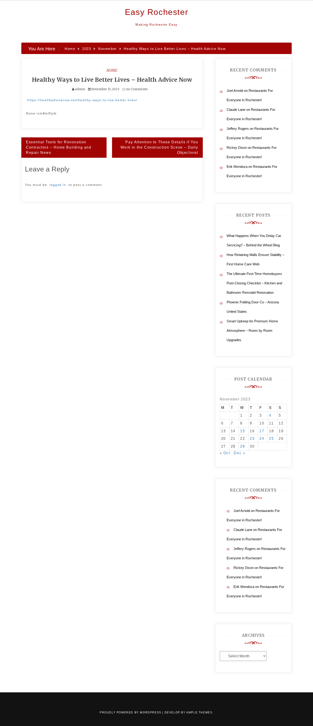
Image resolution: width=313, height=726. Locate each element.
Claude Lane (236, 109)
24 (261, 438)
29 (242, 446)
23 (252, 438)
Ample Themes (199, 712)
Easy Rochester (156, 12)
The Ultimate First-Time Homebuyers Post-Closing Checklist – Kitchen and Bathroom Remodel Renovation (254, 283)
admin (80, 89)
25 (271, 438)
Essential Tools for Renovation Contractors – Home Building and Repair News (58, 147)
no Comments (136, 89)
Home (112, 70)
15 (242, 431)
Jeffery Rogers (238, 129)
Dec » (239, 453)
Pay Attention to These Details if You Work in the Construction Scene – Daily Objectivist (159, 147)
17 (261, 431)
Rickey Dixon (237, 148)
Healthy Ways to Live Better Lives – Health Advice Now (112, 79)
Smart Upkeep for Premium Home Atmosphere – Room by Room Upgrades (252, 330)
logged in (57, 185)
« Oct (225, 453)
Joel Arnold (235, 90)
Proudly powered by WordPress (131, 712)
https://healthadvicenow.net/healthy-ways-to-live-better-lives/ (82, 100)
